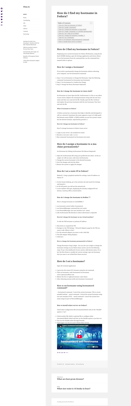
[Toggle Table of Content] (90, 23)
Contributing (26, 20)
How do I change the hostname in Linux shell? (72, 29)
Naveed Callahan (70, 364)
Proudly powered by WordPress (65, 402)
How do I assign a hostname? (67, 27)
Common (25, 31)
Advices (25, 28)
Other (24, 26)
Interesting (26, 34)
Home (24, 17)
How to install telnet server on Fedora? (70, 41)
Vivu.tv (26, 6)
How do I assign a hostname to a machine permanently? (75, 31)
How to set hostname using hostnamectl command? (74, 39)
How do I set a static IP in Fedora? (69, 33)
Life (24, 23)
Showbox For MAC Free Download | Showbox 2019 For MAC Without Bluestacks (31, 43)
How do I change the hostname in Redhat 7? (72, 35)
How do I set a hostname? (66, 37)
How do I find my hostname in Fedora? (70, 25)
